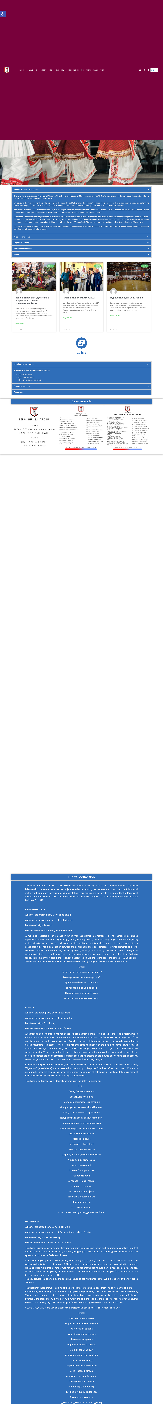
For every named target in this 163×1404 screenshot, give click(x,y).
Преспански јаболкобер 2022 (79, 297)
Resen (16, 255)
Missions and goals (22, 237)
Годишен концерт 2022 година (126, 297)
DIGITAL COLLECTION (93, 70)
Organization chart (21, 243)
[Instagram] (144, 70)
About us (32, 70)
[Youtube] (140, 70)
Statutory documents (23, 249)
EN (152, 70)
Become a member (22, 386)
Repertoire (18, 392)
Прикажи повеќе (81, 453)
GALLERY (60, 70)
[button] (3, 14)
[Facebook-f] (148, 70)
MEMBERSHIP (74, 70)
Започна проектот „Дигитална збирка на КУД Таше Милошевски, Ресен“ (32, 300)
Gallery (81, 353)
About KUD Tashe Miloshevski (26, 190)
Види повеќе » (21, 323)
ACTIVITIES (46, 70)
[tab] (81, 189)
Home (21, 70)
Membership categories (24, 364)
